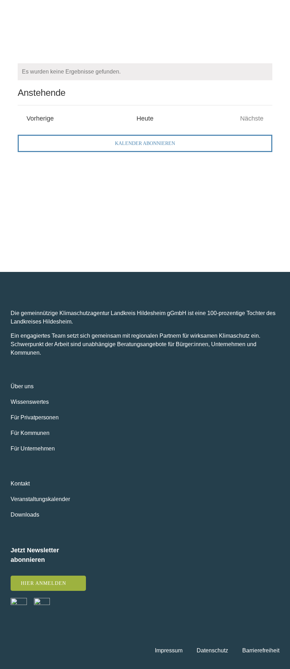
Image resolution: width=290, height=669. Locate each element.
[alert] (145, 71)
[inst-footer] (42, 601)
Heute (145, 118)
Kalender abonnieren (145, 143)
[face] (19, 601)
